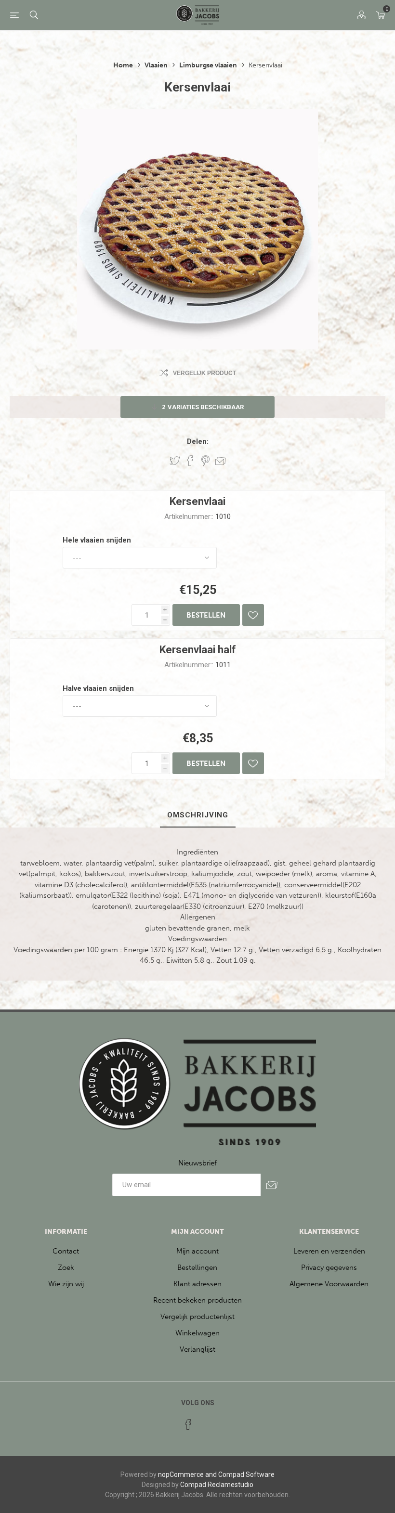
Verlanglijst (197, 1349)
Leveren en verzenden (329, 1251)
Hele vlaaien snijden (97, 540)
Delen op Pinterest (205, 460)
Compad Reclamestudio (216, 1484)
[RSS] (206, 1421)
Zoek (66, 1267)
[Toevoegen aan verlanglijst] (253, 615)
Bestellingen (197, 1267)
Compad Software (246, 1474)
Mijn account (197, 1251)
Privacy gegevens (329, 1267)
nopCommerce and (187, 1474)
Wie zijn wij (66, 1284)
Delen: (198, 441)
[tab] (198, 815)
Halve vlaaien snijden (98, 688)
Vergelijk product (204, 373)
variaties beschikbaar (203, 407)
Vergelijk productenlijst (197, 1316)
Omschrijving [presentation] (197, 815)
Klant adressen (197, 1284)
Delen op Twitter (175, 460)
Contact (66, 1251)
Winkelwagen (197, 1333)
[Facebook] (188, 1424)
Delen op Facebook (190, 460)
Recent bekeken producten (197, 1300)
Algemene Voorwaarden (329, 1284)
